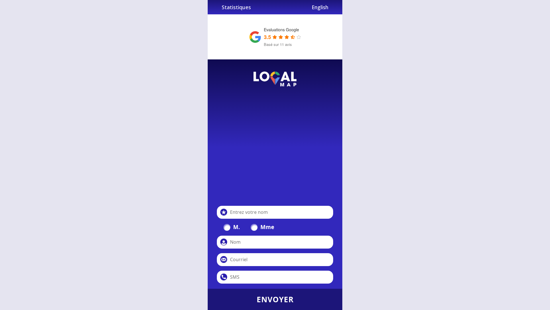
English (320, 7)
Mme (267, 227)
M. (236, 227)
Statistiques (236, 7)
